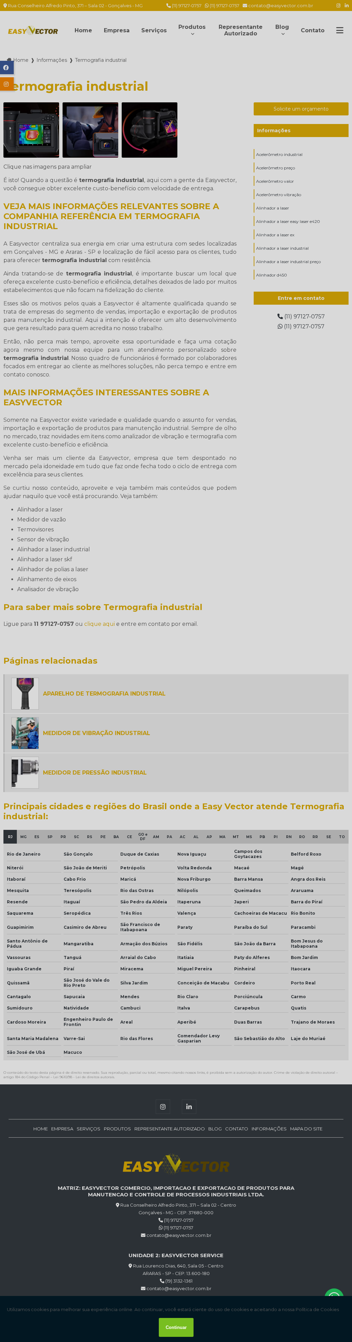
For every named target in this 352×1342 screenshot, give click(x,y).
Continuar (176, 1327)
